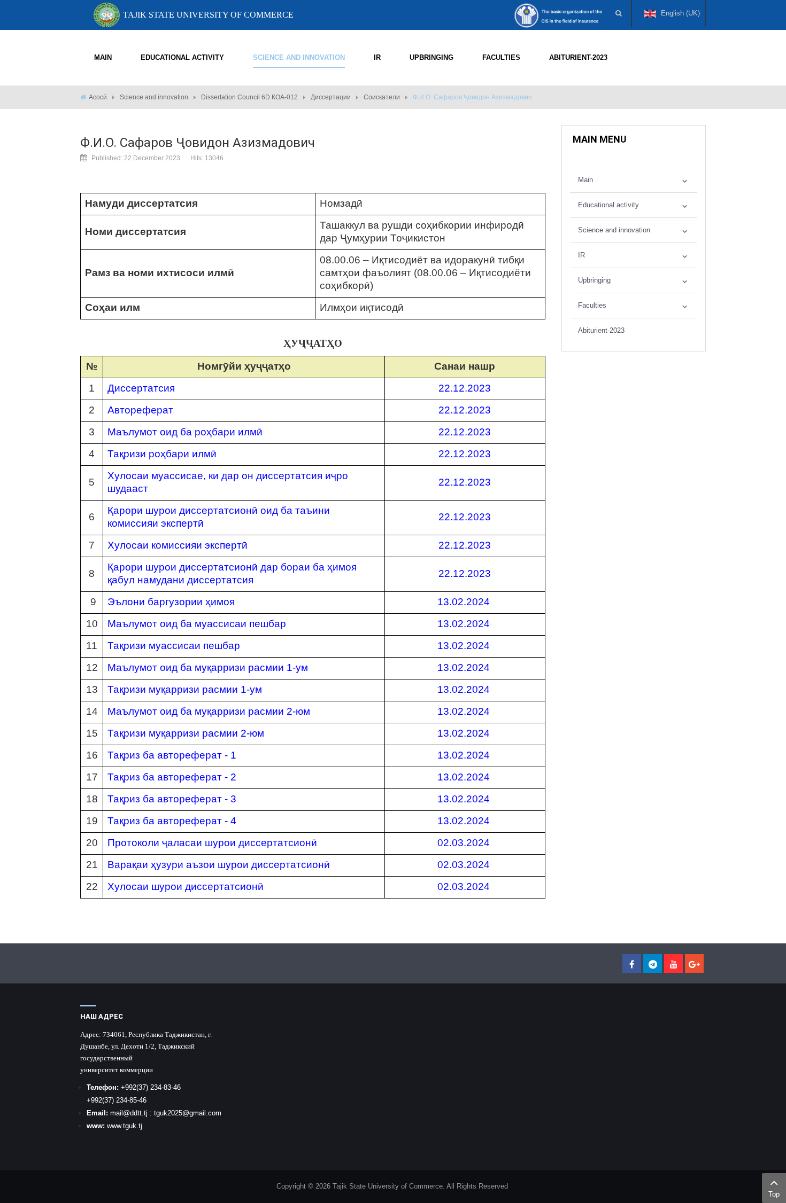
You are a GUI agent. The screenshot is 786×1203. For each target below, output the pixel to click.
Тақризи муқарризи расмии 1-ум (184, 689)
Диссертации (331, 97)
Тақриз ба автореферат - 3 (171, 798)
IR (581, 255)
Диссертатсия (141, 388)
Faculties (592, 305)
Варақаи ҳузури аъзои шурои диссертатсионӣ (218, 864)
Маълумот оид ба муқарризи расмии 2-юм (208, 711)
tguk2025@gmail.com (187, 1113)
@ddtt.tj (136, 1113)
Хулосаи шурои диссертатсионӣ (185, 886)
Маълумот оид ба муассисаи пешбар (196, 623)
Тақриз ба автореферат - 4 (171, 820)
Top (774, 1194)
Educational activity (608, 205)
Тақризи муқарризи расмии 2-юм (185, 733)
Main (585, 180)
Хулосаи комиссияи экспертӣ (177, 545)
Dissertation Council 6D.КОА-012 (249, 97)
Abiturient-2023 (601, 330)
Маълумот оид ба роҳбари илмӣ (185, 432)
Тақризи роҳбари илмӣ (162, 453)
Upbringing (594, 280)
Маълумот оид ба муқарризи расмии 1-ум (207, 667)
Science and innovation (154, 97)
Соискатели (382, 97)
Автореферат (140, 410)
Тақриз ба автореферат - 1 (171, 755)
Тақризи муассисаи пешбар (173, 645)
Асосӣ (98, 97)
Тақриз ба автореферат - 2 (171, 777)
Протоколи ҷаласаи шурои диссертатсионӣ (212, 842)
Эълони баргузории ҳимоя (171, 601)
